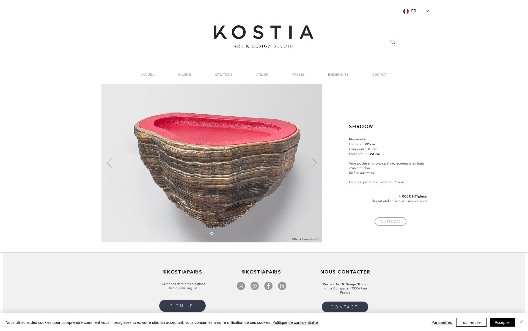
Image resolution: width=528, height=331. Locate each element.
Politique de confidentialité (295, 322)
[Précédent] (109, 163)
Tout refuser (471, 322)
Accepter (502, 322)
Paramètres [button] (441, 322)
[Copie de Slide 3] (211, 233)
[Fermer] (521, 322)
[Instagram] (241, 286)
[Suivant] (314, 163)
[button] (182, 306)
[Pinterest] (255, 286)
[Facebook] (268, 286)
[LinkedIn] (282, 286)
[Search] (393, 42)
